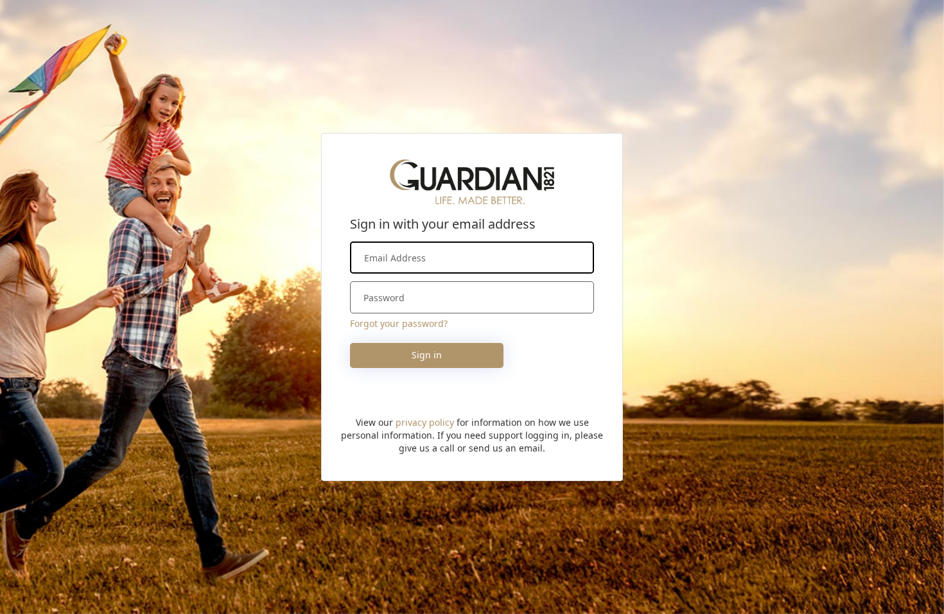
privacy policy (425, 422)
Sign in (427, 355)
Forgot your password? (399, 323)
